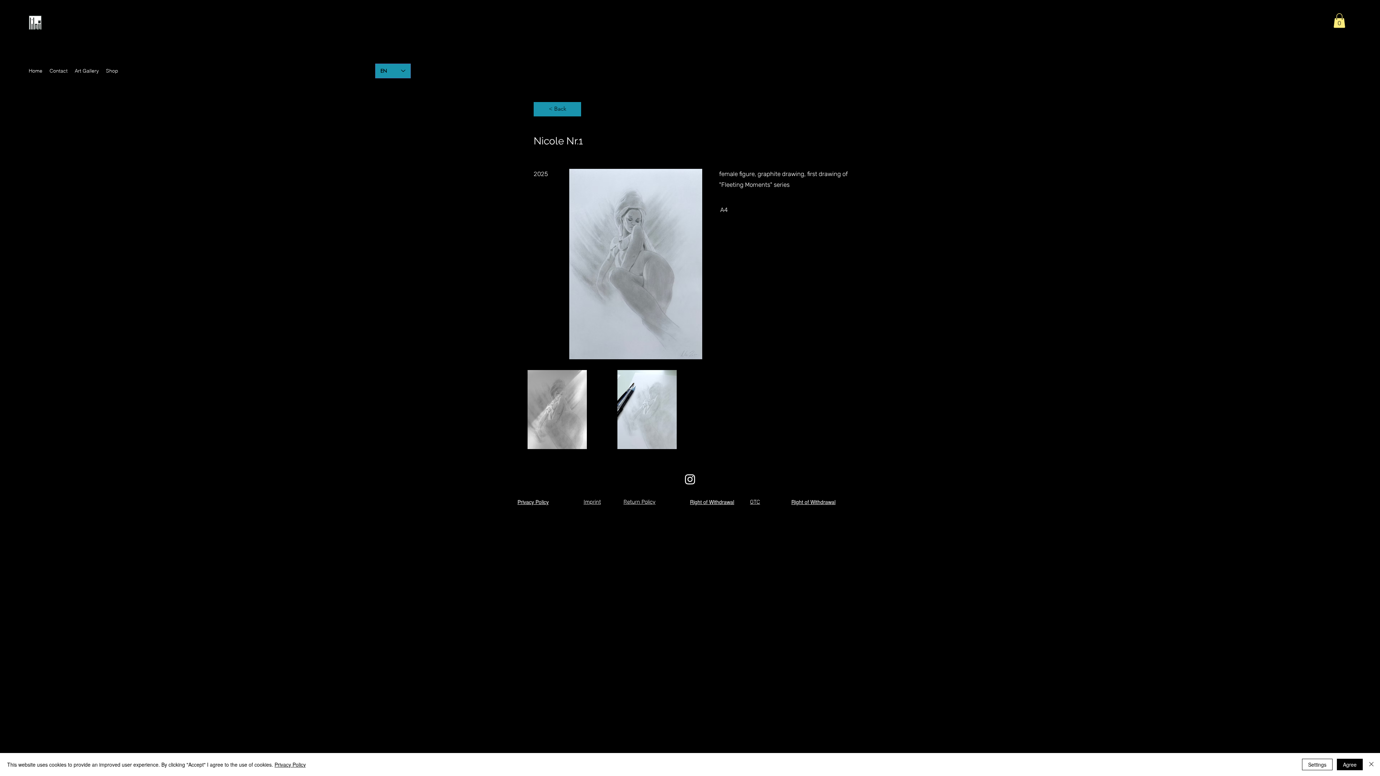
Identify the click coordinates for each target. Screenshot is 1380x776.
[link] (1339, 20)
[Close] (1371, 764)
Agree (1350, 764)
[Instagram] (690, 479)
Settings (1317, 764)
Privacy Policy (290, 764)
